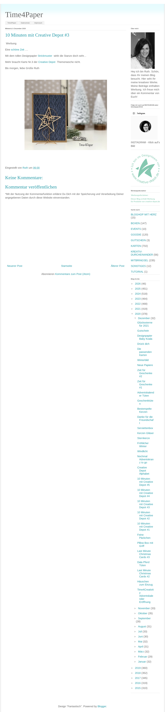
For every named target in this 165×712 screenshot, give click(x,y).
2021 (138, 308)
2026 (138, 283)
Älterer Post (117, 265)
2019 (138, 668)
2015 (138, 688)
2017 (138, 678)
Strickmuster (45, 55)
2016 (138, 683)
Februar (143, 656)
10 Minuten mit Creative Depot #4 (145, 493)
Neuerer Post (14, 265)
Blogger (102, 706)
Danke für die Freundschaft (145, 419)
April (141, 646)
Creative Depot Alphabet (143, 470)
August (142, 626)
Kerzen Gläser (145, 433)
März (141, 651)
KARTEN (136, 246)
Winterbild (143, 360)
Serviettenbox (145, 428)
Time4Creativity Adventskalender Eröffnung (145, 595)
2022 (138, 303)
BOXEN (135, 223)
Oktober (143, 613)
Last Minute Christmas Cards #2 (144, 573)
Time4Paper (24, 14)
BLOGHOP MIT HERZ (143, 214)
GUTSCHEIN (138, 240)
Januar (142, 661)
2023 (138, 298)
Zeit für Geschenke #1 (144, 384)
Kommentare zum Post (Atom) (72, 274)
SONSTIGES (138, 266)
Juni (140, 636)
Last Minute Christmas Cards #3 (144, 554)
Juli (140, 631)
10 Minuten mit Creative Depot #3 (145, 504)
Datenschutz (25, 23)
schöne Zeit (18, 49)
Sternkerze (143, 438)
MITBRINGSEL (139, 260)
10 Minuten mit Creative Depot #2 (145, 515)
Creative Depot (47, 62)
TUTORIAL (137, 271)
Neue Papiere (145, 365)
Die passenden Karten (144, 351)
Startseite (66, 265)
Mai (140, 641)
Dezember (144, 318)
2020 (138, 313)
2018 (138, 673)
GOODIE (136, 234)
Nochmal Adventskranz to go (145, 459)
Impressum (38, 23)
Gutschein (143, 330)
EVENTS (136, 228)
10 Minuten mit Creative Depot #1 (145, 526)
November (144, 608)
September (144, 618)
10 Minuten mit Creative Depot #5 (145, 481)
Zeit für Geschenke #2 (144, 373)
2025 (138, 288)
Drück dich (143, 343)
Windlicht (142, 451)
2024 (138, 293)
